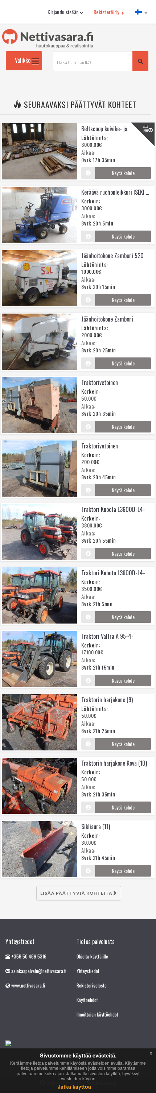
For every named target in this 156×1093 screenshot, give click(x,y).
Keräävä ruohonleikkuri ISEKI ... (115, 192)
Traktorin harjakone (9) (107, 699)
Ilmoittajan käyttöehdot (97, 1014)
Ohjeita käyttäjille (92, 956)
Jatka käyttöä (74, 1086)
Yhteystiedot (88, 970)
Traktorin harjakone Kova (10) (114, 763)
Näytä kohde (123, 173)
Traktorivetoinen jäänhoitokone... (99, 387)
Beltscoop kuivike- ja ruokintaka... (104, 133)
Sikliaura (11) (95, 826)
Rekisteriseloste (92, 985)
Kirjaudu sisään (63, 12)
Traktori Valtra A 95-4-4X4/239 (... (107, 641)
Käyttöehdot (87, 999)
